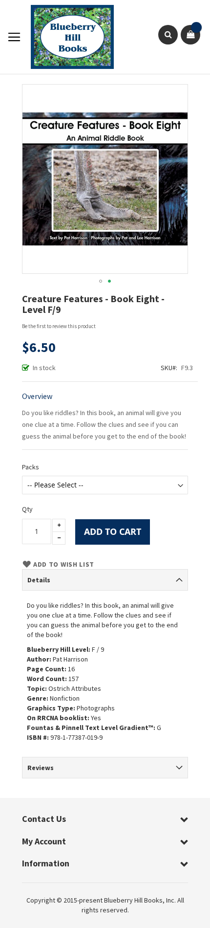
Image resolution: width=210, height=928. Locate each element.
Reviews (40, 767)
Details (38, 579)
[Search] (168, 34)
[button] (100, 281)
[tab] (105, 580)
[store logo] (67, 37)
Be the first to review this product (59, 326)
